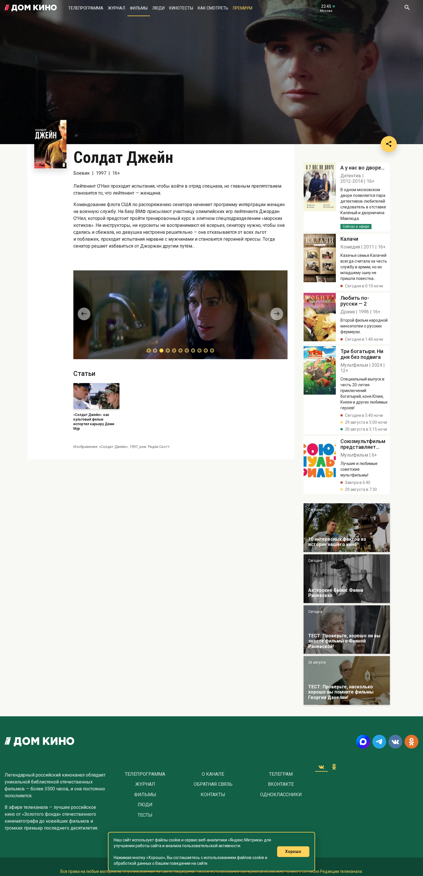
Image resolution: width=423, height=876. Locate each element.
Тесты (145, 815)
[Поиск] (406, 8)
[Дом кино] (31, 8)
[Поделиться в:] (389, 144)
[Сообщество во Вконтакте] (395, 742)
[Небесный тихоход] (347, 629)
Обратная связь (213, 784)
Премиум (242, 8)
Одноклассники (281, 794)
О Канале (213, 774)
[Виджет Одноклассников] (334, 767)
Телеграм (281, 774)
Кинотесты (181, 8)
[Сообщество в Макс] (363, 742)
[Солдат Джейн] (320, 197)
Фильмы (139, 8)
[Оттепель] (347, 527)
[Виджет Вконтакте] (321, 767)
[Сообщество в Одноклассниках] (411, 742)
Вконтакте (281, 784)
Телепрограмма (85, 8)
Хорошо (293, 851)
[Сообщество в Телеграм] (379, 742)
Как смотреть (213, 8)
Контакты (213, 794)
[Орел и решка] (347, 680)
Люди (158, 8)
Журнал (116, 8)
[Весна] (347, 578)
